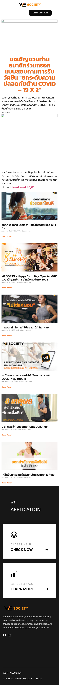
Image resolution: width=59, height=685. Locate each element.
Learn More (22, 588)
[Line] (9, 635)
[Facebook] (4, 635)
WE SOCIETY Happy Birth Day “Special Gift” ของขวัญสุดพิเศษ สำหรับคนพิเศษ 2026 (29, 278)
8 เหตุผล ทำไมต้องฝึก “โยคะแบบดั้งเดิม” (25, 427)
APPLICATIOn (26, 509)
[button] (13, 13)
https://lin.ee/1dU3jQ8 (22, 187)
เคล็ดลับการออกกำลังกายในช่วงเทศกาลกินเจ (28, 475)
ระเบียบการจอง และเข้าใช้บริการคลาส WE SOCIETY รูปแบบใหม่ (26, 377)
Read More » (7, 236)
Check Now (22, 549)
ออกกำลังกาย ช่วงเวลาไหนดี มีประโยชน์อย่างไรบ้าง (29, 226)
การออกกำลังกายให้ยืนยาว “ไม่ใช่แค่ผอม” (26, 327)
